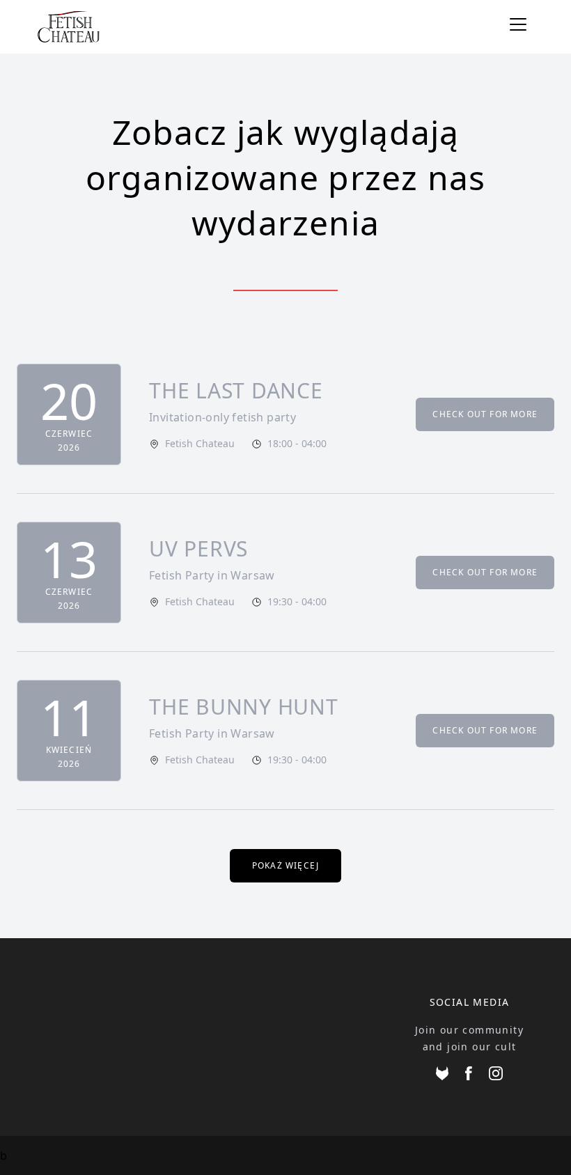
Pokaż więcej (285, 865)
